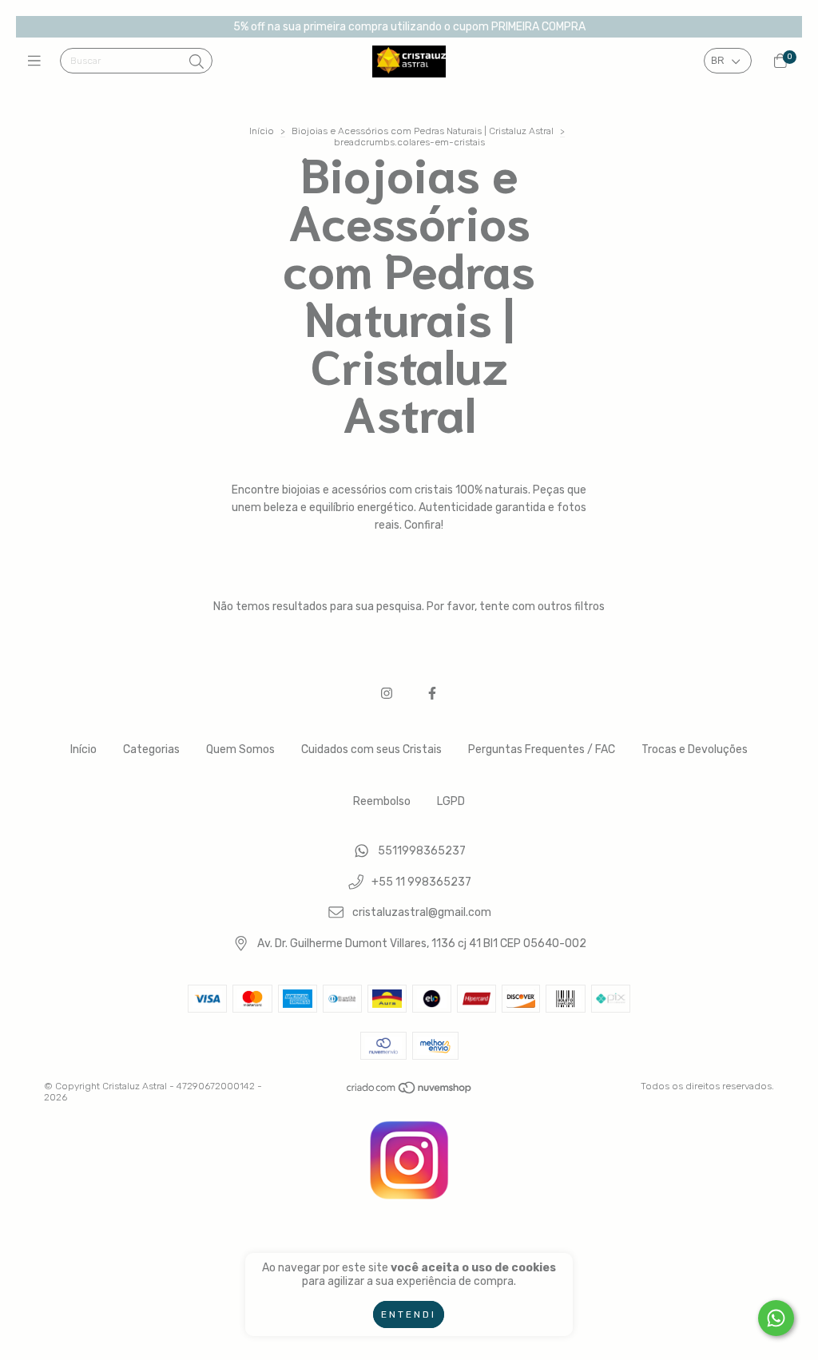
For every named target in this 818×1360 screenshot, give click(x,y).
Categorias (151, 749)
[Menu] (38, 61)
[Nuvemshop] (410, 1090)
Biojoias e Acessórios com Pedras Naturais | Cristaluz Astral (423, 131)
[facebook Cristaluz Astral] (432, 694)
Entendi (408, 1314)
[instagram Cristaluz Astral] (386, 694)
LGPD (451, 801)
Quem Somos (240, 749)
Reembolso (382, 801)
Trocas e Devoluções (694, 749)
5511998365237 (422, 851)
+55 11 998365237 (421, 882)
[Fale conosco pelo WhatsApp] (776, 1318)
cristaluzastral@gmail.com (421, 913)
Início (261, 131)
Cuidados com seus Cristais (371, 749)
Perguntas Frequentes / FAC (541, 749)
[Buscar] (196, 62)
